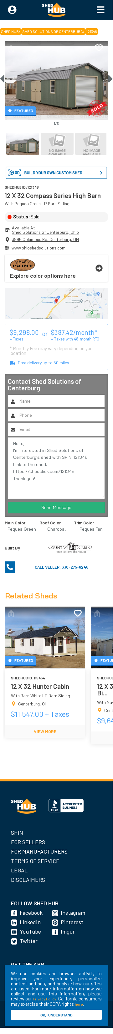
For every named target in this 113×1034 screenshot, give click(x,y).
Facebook (31, 912)
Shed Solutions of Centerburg (52, 31)
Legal (19, 870)
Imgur (68, 931)
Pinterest (72, 922)
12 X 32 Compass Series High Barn (53, 195)
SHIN (17, 832)
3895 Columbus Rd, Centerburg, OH (45, 239)
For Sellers (28, 841)
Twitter (29, 940)
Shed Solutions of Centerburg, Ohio (45, 232)
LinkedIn (30, 922)
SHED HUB (10, 31)
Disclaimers (28, 879)
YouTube (30, 931)
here (79, 1004)
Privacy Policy (44, 999)
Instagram (73, 912)
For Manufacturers (39, 851)
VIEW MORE (45, 731)
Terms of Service (35, 860)
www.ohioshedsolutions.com (38, 247)
